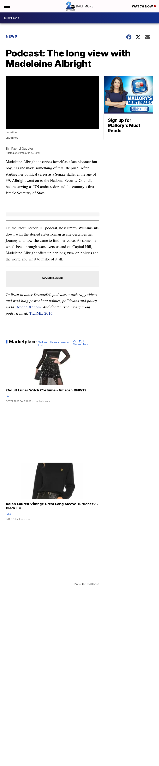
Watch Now (143, 6)
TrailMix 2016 (41, 313)
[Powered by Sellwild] (93, 584)
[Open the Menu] (7, 6)
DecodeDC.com (28, 306)
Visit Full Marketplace (80, 343)
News (11, 36)
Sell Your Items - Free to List (53, 344)
